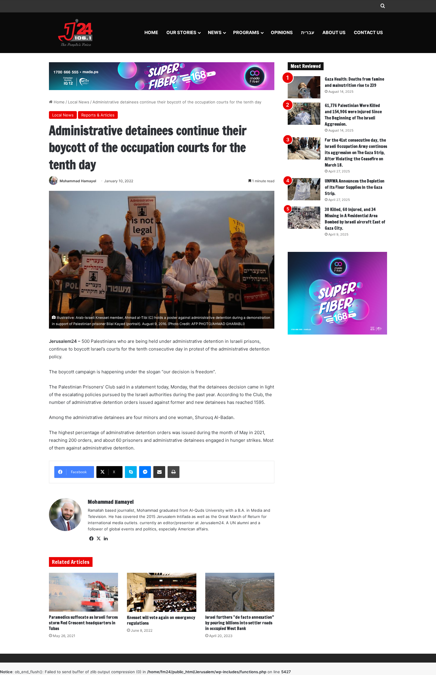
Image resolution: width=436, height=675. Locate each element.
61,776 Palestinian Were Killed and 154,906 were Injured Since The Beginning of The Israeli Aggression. (353, 115)
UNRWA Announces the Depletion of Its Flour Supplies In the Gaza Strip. (354, 187)
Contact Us (368, 32)
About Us (334, 32)
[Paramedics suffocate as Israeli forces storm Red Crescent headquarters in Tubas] (83, 592)
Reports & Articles (97, 115)
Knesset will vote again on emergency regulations (161, 620)
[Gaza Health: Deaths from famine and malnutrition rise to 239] (304, 87)
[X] (98, 538)
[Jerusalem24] (77, 32)
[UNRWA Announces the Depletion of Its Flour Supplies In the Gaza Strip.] (304, 189)
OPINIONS (282, 32)
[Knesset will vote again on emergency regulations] (161, 592)
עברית (307, 32)
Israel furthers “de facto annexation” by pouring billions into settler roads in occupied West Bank (239, 622)
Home (151, 32)
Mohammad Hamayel (78, 181)
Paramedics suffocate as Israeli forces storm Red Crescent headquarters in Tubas (83, 622)
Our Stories (181, 32)
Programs (246, 32)
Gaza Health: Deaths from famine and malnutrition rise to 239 (354, 82)
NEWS (215, 32)
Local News (78, 102)
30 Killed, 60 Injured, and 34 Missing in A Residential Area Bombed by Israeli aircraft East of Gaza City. (355, 219)
